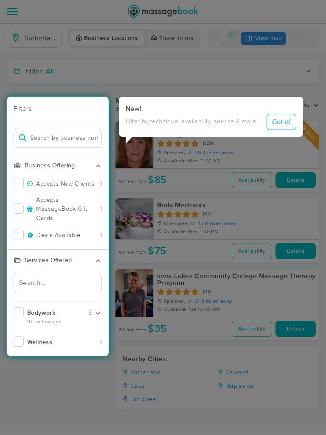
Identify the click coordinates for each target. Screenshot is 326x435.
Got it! (281, 122)
